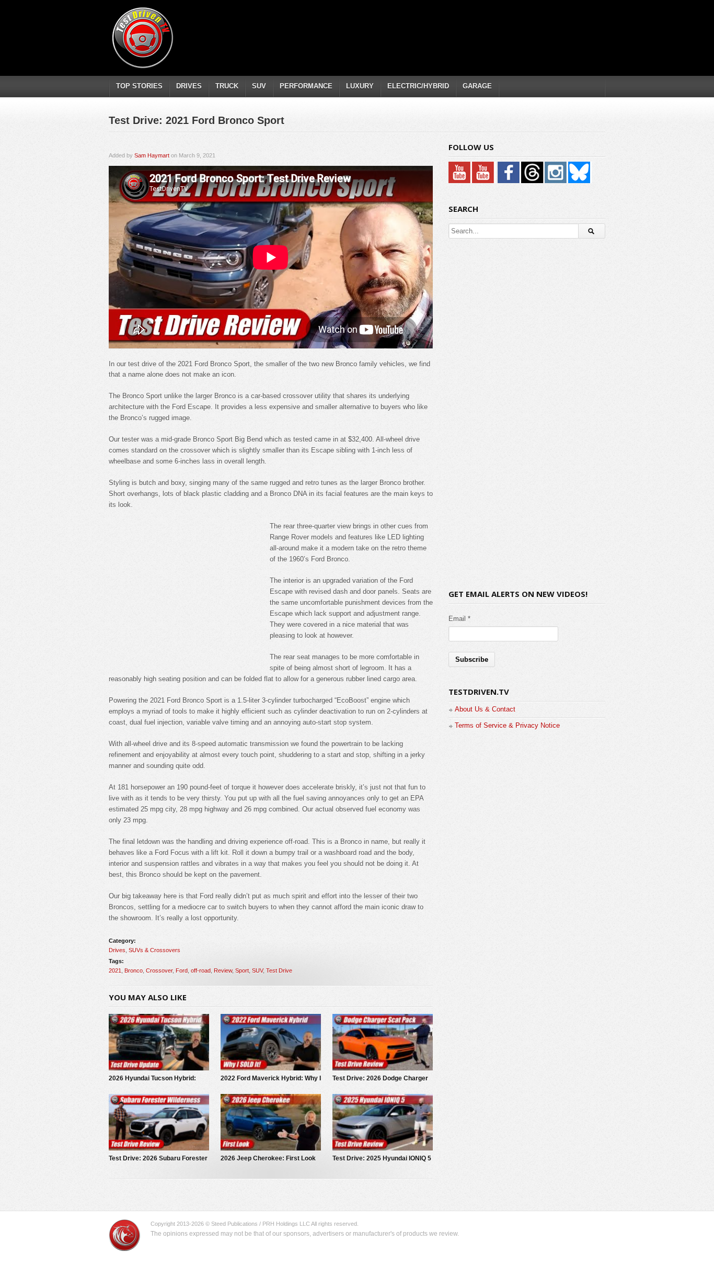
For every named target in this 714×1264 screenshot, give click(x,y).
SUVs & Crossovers (154, 950)
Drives (117, 950)
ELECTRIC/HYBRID (418, 86)
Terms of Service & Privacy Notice (507, 725)
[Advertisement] (414, 28)
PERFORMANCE (306, 86)
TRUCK (226, 86)
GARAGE (477, 86)
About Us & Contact (485, 709)
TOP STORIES (139, 86)
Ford (182, 970)
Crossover (159, 970)
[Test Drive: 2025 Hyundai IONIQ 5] (382, 1122)
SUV (259, 86)
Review (223, 970)
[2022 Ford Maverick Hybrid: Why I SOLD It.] (270, 1042)
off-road (201, 970)
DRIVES (189, 86)
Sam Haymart (151, 155)
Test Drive (279, 970)
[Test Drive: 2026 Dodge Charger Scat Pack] (382, 1042)
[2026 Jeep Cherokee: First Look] (270, 1122)
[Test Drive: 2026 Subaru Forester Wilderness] (158, 1122)
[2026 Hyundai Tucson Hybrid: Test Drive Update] (158, 1042)
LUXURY (360, 86)
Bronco (133, 970)
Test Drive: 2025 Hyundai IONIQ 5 (381, 1158)
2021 (115, 970)
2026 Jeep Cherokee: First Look (268, 1158)
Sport (242, 970)
